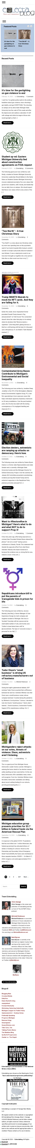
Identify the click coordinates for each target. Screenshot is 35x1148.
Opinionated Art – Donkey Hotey (13, 1013)
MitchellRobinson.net (21, 932)
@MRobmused (26, 930)
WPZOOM (13, 1144)
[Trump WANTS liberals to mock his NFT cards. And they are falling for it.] (13, 282)
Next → (26, 877)
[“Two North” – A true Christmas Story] (24, 34)
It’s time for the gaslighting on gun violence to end (9, 45)
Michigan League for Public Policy (13, 1010)
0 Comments (29, 168)
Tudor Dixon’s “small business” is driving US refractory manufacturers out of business (17, 674)
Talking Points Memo (9, 1030)
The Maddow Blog (8, 1032)
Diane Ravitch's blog (8, 1001)
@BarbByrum (14, 960)
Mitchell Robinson (22, 682)
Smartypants (6, 1023)
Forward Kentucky (8, 1006)
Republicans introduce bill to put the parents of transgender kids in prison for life (17, 597)
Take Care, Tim (7, 1027)
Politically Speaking (8, 1015)
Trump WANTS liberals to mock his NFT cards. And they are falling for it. (17, 300)
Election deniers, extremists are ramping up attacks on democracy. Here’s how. (16, 450)
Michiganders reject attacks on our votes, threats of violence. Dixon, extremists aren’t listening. (16, 751)
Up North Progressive (9, 1035)
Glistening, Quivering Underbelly (13, 1008)
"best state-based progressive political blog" (17, 1075)
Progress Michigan (8, 1018)
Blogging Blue (6, 993)
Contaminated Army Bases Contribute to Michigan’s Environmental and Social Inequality (16, 375)
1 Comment (29, 96)
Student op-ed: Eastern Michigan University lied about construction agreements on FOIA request (17, 160)
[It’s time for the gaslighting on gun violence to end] (10, 34)
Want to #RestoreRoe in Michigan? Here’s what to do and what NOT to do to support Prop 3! (17, 525)
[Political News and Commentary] (18, 11)
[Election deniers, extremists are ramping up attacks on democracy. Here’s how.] (13, 433)
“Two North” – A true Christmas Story (23, 44)
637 (19, 877)
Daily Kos (5, 998)
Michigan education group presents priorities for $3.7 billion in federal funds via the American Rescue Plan (17, 827)
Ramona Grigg (6, 1020)
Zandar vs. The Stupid (9, 1037)
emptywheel (6, 1003)
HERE (10, 930)
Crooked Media (7, 996)
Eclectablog (20, 96)
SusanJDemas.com (8, 1025)
